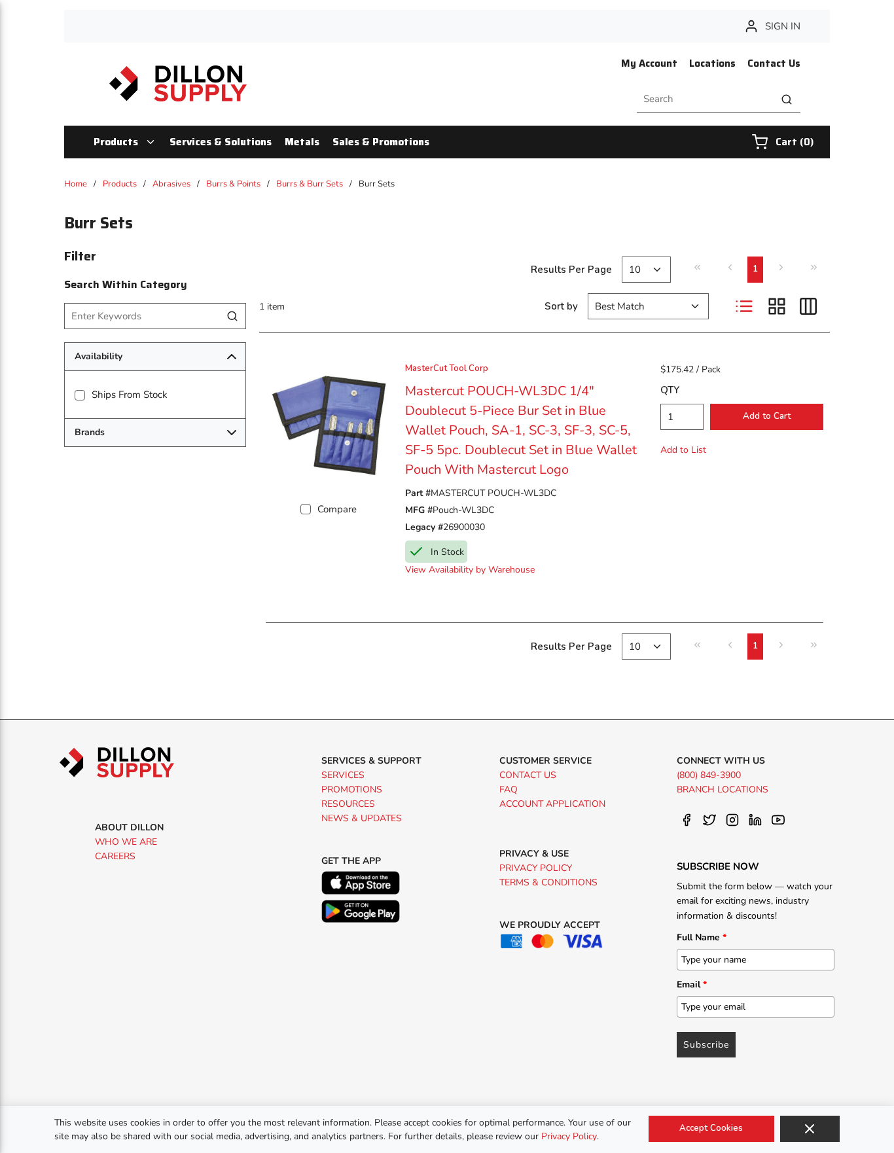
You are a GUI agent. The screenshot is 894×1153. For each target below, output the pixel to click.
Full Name (701, 937)
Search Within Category (125, 284)
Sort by (561, 306)
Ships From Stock (130, 394)
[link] (697, 267)
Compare (337, 509)
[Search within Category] (233, 316)
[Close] (810, 1129)
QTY (669, 390)
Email (692, 984)
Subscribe (706, 1044)
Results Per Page (571, 269)
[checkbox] (80, 395)
